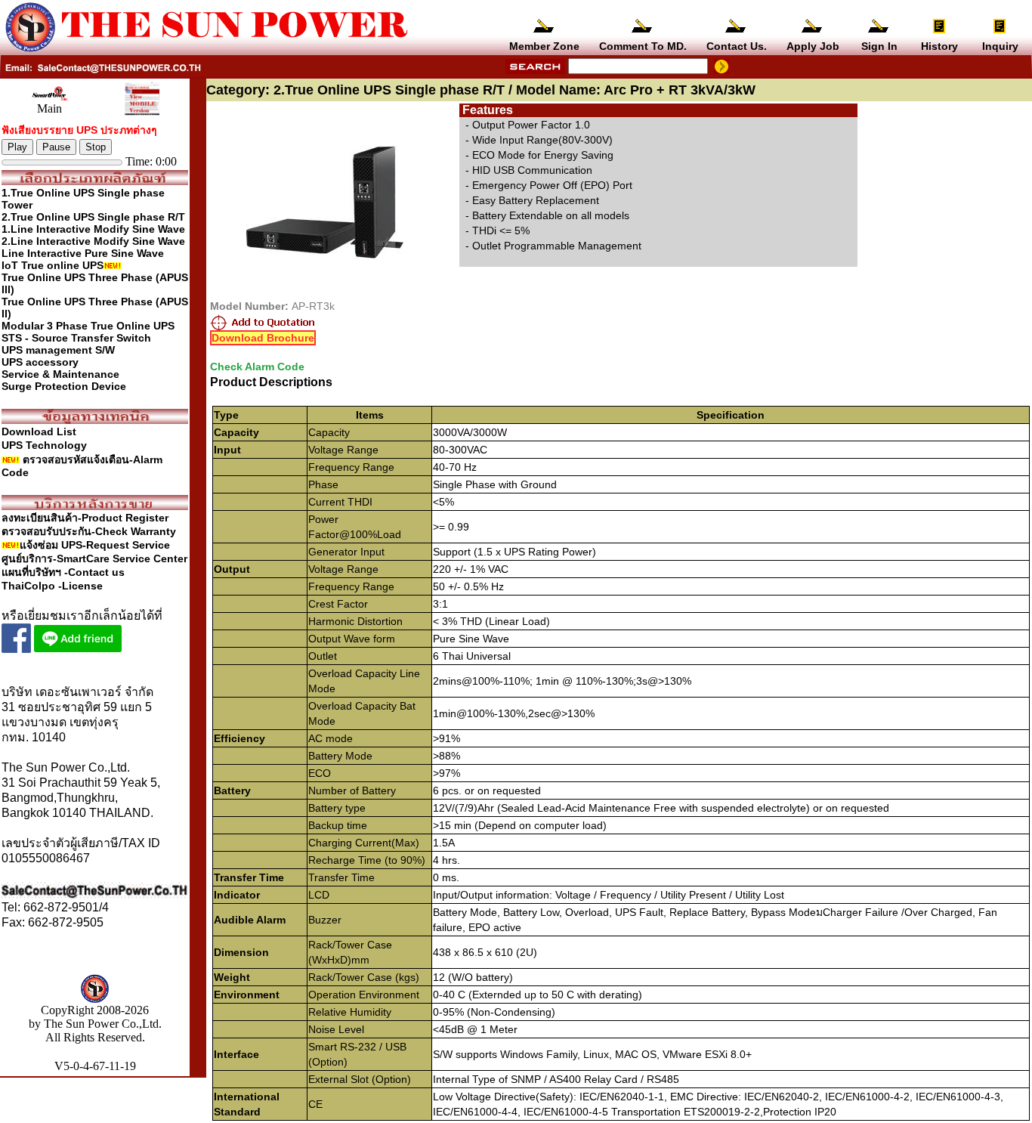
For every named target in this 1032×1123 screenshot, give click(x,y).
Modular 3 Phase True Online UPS (88, 326)
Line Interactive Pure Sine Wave (83, 253)
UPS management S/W (58, 350)
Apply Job (812, 46)
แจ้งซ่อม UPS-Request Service (95, 545)
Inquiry (1000, 46)
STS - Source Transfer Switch (76, 338)
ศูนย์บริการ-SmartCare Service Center (94, 558)
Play (17, 147)
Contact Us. (736, 46)
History (939, 46)
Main (49, 108)
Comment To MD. (643, 46)
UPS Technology (44, 445)
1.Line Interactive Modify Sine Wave (93, 229)
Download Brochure (263, 338)
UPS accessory (40, 362)
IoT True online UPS (53, 265)
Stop (95, 147)
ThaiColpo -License (52, 586)
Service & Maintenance (60, 374)
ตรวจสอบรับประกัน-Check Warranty (89, 531)
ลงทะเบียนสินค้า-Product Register (85, 518)
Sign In (879, 46)
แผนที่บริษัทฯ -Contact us (63, 572)
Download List (39, 431)
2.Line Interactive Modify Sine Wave (93, 241)
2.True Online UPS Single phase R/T (93, 217)
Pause (56, 147)
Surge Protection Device (64, 386)
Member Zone (544, 46)
